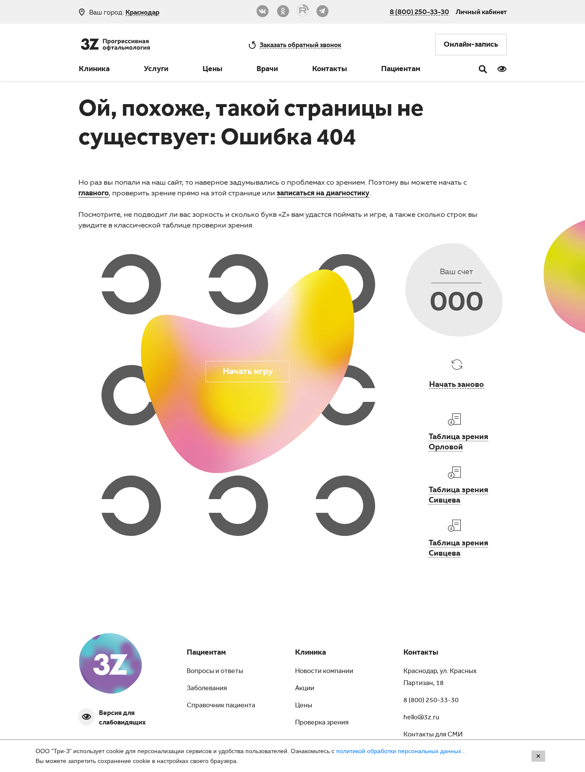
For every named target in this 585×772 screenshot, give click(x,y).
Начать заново (456, 384)
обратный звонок (300, 44)
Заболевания (207, 688)
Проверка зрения (322, 723)
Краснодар (142, 12)
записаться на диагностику (323, 192)
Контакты (329, 70)
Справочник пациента (221, 706)
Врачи (267, 70)
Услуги (156, 70)
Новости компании (324, 671)
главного (93, 192)
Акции (304, 688)
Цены (212, 70)
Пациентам (401, 70)
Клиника (94, 70)
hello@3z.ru (421, 718)
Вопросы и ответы (215, 671)
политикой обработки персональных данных (399, 751)
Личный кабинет (481, 11)
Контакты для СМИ (433, 735)
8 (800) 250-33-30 (419, 11)
